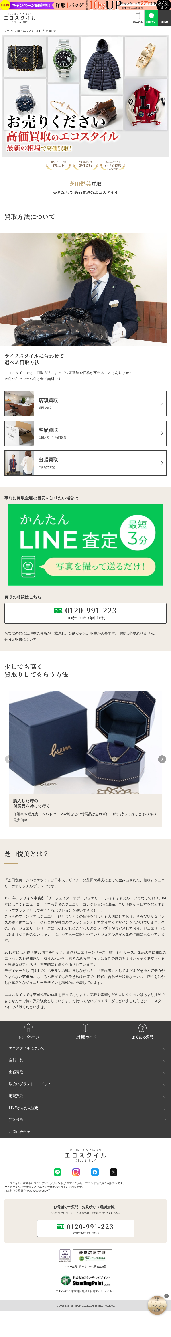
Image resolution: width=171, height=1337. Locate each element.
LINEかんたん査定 (23, 1108)
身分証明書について (20, 639)
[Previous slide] (9, 759)
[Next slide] (162, 759)
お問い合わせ (19, 1132)
